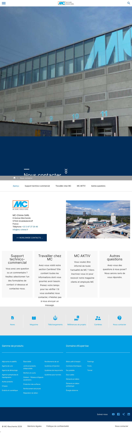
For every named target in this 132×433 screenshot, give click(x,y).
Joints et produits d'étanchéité (29, 367)
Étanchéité (27, 362)
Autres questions (98, 186)
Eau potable (70, 370)
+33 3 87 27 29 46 (30, 227)
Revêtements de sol (52, 362)
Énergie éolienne (72, 390)
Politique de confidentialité (57, 426)
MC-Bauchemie (66, 3)
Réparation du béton (30, 393)
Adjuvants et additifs (9, 362)
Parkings (90, 362)
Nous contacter (26, 178)
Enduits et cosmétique (10, 390)
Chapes (4, 386)
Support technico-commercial (37, 186)
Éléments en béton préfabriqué (72, 384)
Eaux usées (70, 375)
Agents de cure (7, 366)
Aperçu (16, 186)
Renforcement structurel (32, 389)
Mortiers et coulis (29, 373)
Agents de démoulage (10, 370)
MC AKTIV (81, 186)
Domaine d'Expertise (77, 345)
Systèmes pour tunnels (53, 375)
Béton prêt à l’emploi (73, 362)
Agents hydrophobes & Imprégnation (10, 376)
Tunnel (89, 370)
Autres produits (7, 382)
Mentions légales (34, 426)
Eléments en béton (72, 379)
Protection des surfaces (31, 384)
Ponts (89, 366)
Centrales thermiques (73, 366)
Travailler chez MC (63, 186)
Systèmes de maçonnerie (54, 370)
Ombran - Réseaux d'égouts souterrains (33, 378)
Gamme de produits (12, 345)
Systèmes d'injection (52, 366)
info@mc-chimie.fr (20, 229)
